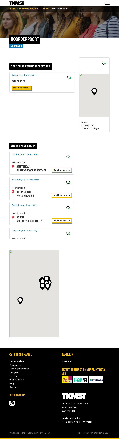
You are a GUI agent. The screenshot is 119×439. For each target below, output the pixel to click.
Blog (11, 383)
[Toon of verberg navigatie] (106, 3)
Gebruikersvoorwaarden (38, 432)
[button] (94, 92)
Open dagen (15, 365)
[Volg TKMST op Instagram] (12, 404)
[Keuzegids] (96, 379)
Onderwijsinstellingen (19, 368)
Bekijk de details (21, 87)
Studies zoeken (16, 361)
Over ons (13, 387)
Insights (13, 376)
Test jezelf (14, 372)
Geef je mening (16, 379)
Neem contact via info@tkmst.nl (77, 421)
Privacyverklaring (17, 432)
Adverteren (67, 361)
